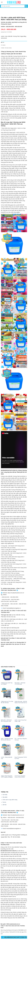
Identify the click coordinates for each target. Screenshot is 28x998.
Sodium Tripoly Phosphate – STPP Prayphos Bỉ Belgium (7, 776)
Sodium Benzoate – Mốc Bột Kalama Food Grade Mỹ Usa (21, 702)
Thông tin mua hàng (6, 47)
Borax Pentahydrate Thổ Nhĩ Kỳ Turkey (21, 758)
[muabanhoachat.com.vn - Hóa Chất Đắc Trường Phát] (14, 2)
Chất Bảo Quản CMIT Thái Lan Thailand (6, 683)
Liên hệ (4, 804)
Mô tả (2, 42)
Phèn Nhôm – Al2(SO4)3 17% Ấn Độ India (20, 683)
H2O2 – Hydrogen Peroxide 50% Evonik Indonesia (7, 739)
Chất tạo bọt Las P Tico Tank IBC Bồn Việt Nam (7, 702)
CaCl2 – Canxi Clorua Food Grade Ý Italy (20, 720)
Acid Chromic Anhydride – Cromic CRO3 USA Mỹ (20, 776)
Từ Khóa (3, 45)
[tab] (14, 42)
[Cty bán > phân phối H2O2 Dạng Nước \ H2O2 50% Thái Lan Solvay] (14, 223)
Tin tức (4, 802)
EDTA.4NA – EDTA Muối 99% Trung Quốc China (6, 720)
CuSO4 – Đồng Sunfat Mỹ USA (6, 758)
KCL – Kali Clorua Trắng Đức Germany (21, 739)
